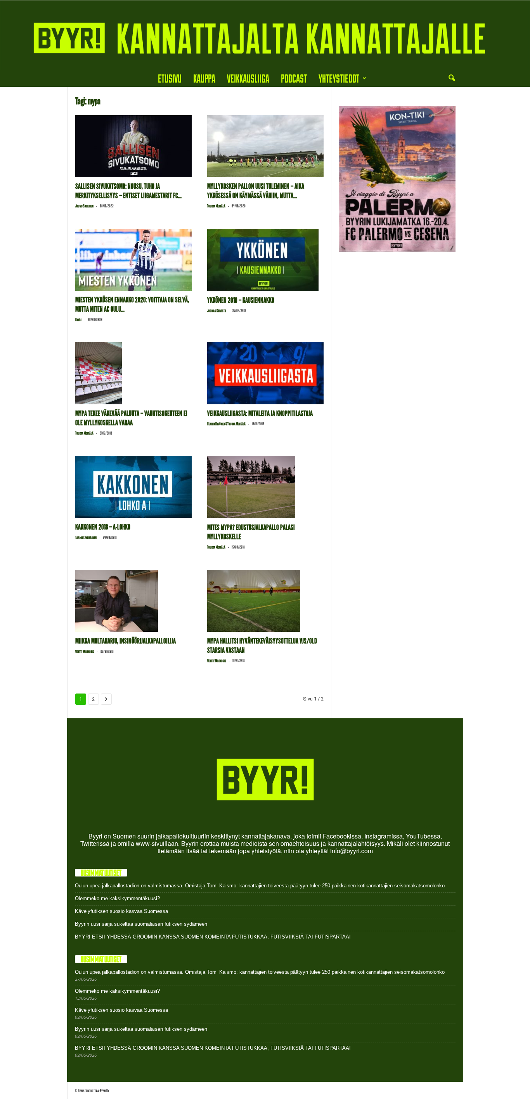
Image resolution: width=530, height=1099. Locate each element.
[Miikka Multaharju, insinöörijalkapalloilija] (133, 601)
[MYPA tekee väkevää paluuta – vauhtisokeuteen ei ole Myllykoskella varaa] (133, 373)
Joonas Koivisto (216, 310)
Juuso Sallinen (84, 206)
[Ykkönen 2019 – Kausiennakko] (265, 260)
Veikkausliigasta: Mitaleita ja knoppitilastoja (260, 413)
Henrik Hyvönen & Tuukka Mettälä (226, 423)
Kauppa (204, 78)
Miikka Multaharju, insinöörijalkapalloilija (125, 641)
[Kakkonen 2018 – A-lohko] (133, 487)
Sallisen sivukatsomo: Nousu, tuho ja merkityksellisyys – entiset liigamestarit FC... (128, 191)
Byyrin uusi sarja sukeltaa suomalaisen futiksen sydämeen (141, 924)
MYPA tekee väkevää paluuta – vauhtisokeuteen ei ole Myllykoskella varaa (131, 418)
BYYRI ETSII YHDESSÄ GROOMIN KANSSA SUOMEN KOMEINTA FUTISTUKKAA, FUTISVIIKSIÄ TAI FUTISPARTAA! (213, 937)
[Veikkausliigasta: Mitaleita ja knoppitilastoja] (265, 373)
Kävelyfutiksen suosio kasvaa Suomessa (121, 911)
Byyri (78, 319)
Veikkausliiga (248, 78)
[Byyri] (265, 35)
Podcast (294, 78)
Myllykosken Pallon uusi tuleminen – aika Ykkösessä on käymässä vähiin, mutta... (255, 191)
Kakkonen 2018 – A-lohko (102, 527)
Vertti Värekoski (84, 651)
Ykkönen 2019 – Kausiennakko (240, 300)
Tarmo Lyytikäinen (86, 537)
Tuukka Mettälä (216, 206)
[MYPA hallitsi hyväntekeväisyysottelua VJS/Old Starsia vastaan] (265, 601)
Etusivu (170, 78)
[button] (451, 78)
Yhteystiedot (339, 78)
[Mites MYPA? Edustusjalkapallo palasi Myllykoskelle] (265, 487)
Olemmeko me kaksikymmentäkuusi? (117, 898)
